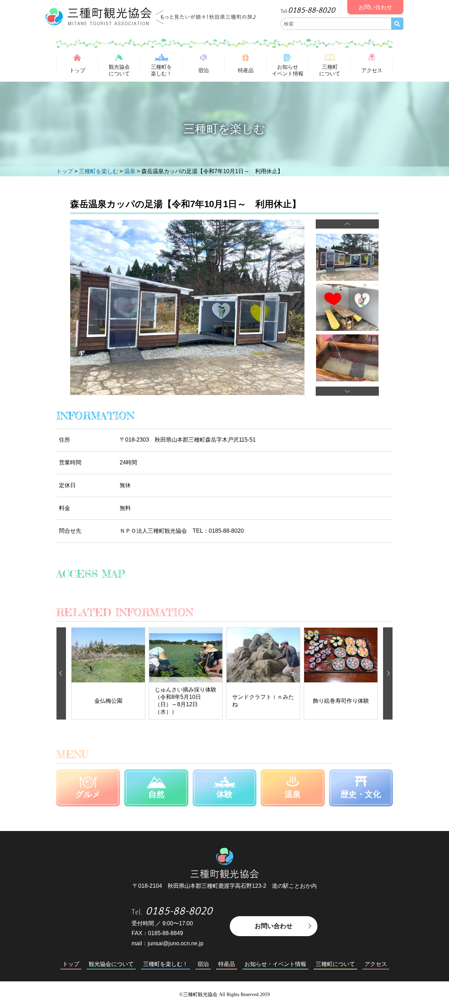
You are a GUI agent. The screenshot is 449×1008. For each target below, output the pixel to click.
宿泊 (203, 70)
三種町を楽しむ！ (161, 70)
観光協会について (119, 70)
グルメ (88, 794)
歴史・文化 (361, 794)
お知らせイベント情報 (287, 70)
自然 (156, 794)
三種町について (329, 70)
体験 (224, 794)
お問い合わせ (274, 925)
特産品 (246, 70)
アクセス (371, 70)
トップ (77, 70)
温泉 (292, 794)
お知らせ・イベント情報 (275, 964)
